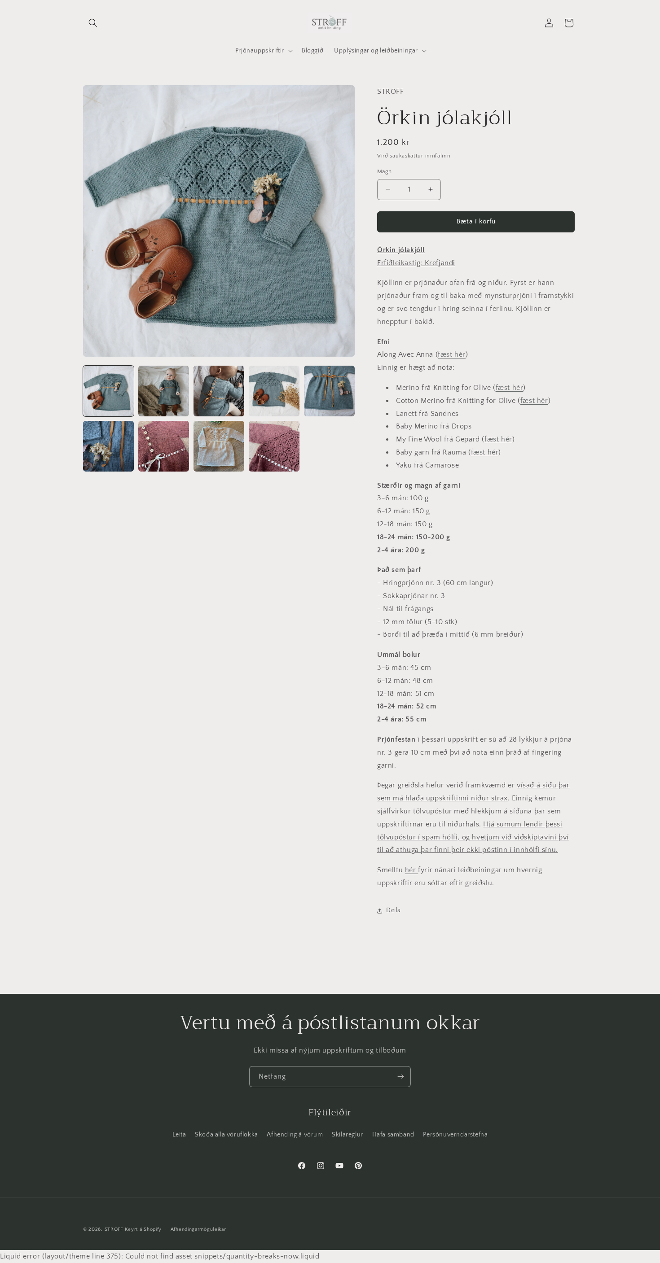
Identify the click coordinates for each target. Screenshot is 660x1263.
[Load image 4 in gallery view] (274, 391)
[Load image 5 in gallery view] (329, 391)
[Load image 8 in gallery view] (219, 446)
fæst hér (452, 354)
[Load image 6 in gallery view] (108, 446)
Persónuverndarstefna (455, 1134)
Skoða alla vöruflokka (226, 1134)
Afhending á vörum (295, 1134)
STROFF (114, 1229)
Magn (384, 171)
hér (410, 870)
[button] (93, 23)
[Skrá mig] (400, 1076)
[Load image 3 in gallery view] (219, 391)
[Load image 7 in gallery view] (163, 446)
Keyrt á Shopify (143, 1229)
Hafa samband (393, 1134)
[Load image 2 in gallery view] (163, 391)
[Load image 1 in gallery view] (108, 391)
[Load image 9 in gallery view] (274, 446)
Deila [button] (393, 910)
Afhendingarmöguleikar (198, 1229)
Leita (179, 1134)
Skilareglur (347, 1134)
